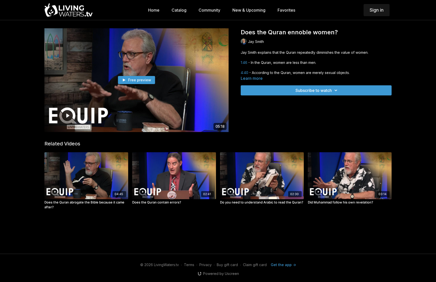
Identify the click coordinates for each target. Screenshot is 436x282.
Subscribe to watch (313, 90)
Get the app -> (283, 265)
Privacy (205, 265)
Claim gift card (255, 265)
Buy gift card (227, 265)
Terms (189, 265)
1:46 (244, 62)
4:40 (244, 72)
